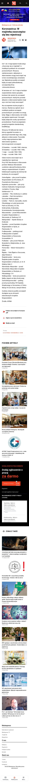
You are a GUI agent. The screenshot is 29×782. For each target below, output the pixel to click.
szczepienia (6, 332)
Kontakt (4, 752)
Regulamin (4, 488)
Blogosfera (5, 737)
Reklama (4, 744)
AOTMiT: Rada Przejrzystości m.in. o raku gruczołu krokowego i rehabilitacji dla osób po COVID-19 (14, 453)
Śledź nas (5, 755)
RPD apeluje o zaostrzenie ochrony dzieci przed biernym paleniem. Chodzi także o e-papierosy (14, 645)
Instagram (4, 764)
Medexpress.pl (6, 25)
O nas (4, 740)
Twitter (4, 759)
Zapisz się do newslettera (14, 318)
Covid (21, 332)
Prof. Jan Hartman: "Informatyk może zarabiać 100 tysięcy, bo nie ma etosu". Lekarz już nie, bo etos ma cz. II (13, 714)
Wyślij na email (10, 323)
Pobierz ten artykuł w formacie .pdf (15, 311)
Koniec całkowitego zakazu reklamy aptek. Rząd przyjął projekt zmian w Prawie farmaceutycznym (12, 599)
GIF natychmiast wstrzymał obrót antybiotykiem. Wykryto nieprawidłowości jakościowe (14, 690)
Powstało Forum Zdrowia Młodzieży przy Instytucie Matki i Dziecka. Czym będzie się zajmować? (14, 364)
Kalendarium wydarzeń (8, 730)
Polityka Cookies (6, 749)
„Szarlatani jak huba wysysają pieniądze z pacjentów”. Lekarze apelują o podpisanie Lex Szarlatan (14, 554)
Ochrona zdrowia (17, 25)
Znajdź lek (4, 734)
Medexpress (12, 38)
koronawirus (15, 332)
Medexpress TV (6, 732)
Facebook (4, 762)
